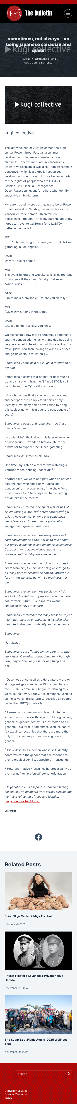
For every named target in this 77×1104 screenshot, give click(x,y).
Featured (46, 62)
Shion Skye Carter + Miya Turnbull (29, 916)
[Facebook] (38, 837)
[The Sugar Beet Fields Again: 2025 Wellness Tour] (38, 1014)
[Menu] (68, 13)
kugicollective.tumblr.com (23, 801)
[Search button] (69, 1073)
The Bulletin (38, 13)
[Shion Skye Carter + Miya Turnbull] (38, 891)
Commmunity (32, 62)
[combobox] (40, 1073)
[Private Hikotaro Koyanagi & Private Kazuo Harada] (38, 951)
